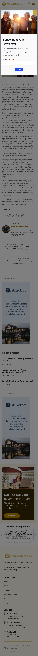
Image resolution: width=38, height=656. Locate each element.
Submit (19, 69)
